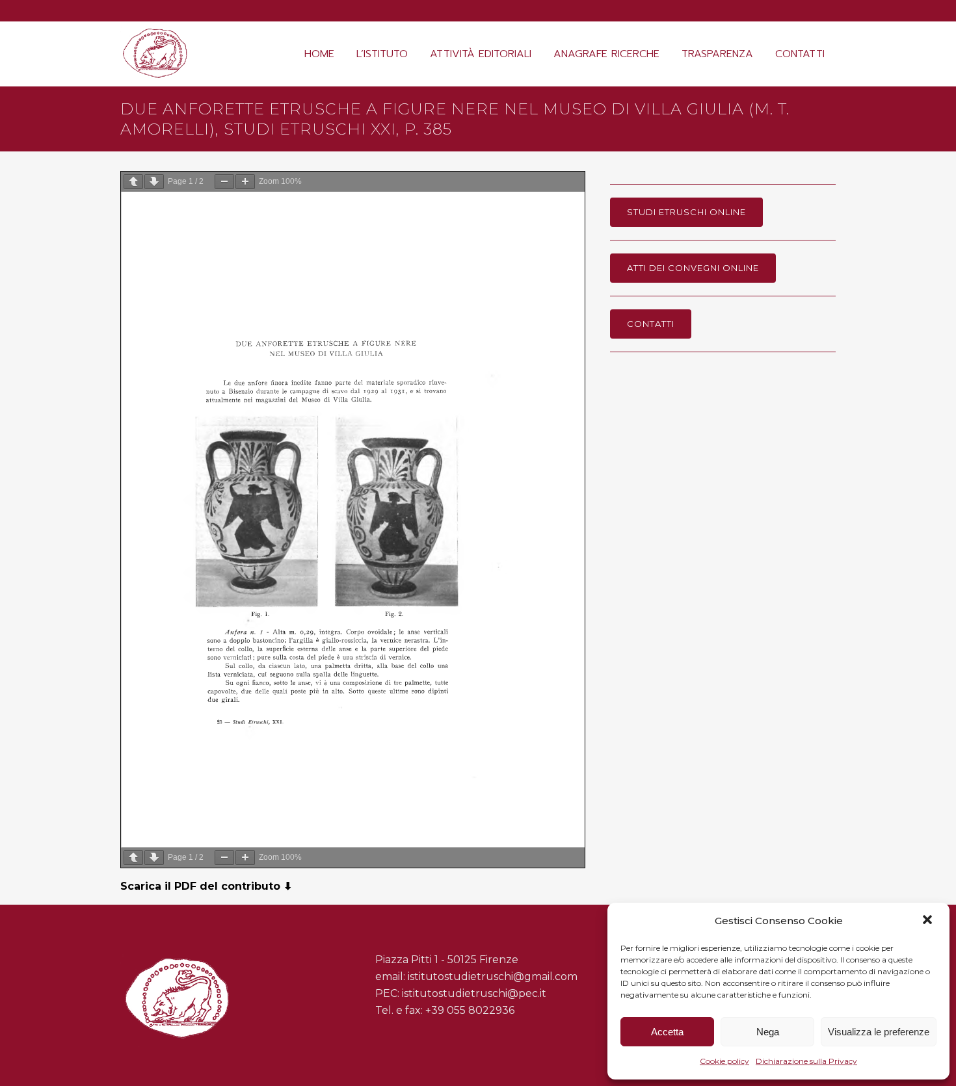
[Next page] (154, 181)
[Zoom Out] (224, 181)
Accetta (667, 1031)
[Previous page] (133, 181)
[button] (928, 921)
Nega (767, 1031)
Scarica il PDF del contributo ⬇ (206, 886)
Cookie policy (724, 1061)
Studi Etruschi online (686, 212)
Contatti (650, 323)
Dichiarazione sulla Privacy (806, 1061)
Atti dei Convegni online (693, 268)
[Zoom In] (245, 181)
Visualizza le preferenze (878, 1031)
